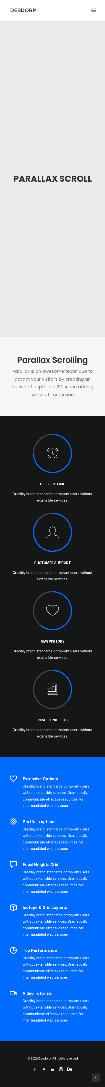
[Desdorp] (23, 10)
